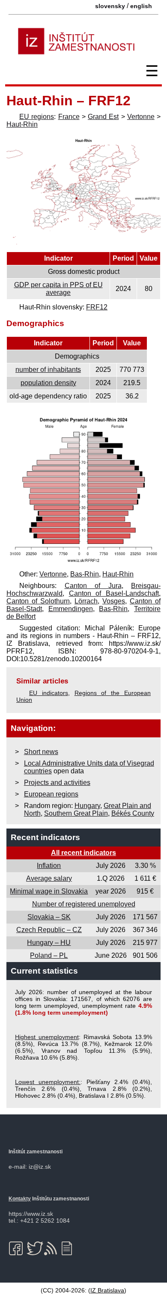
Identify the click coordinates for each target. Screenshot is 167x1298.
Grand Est (103, 116)
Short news (41, 751)
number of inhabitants (48, 369)
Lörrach (86, 601)
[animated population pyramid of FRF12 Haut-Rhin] (83, 562)
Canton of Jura (93, 585)
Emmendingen (70, 608)
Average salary (49, 878)
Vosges (113, 601)
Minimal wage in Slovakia (49, 891)
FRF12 (96, 307)
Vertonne (141, 116)
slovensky (110, 6)
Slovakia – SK (49, 917)
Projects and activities (57, 782)
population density (48, 382)
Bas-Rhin (84, 574)
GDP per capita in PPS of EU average (58, 288)
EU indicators (48, 692)
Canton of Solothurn (38, 601)
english (141, 6)
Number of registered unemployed (83, 904)
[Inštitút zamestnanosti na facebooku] (17, 1248)
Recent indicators (45, 837)
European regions (51, 794)
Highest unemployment (47, 1037)
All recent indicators (83, 852)
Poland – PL (49, 955)
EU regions (36, 116)
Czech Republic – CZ (49, 929)
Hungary (87, 805)
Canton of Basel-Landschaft (114, 593)
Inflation (49, 865)
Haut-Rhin (22, 124)
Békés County (132, 813)
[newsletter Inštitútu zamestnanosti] (70, 1248)
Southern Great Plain (76, 813)
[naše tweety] (35, 1248)
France (69, 116)
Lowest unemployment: (48, 1081)
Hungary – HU (49, 942)
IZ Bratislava (107, 1290)
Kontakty (20, 1199)
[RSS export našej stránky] (52, 1248)
